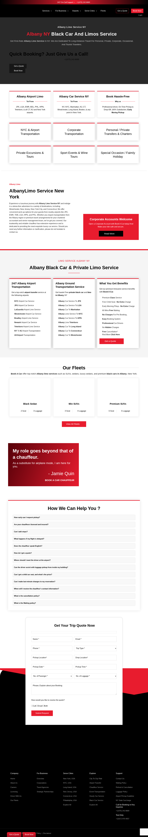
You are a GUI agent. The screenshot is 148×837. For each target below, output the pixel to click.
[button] (50, 11)
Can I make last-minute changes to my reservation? (34, 582)
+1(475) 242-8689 (83, 2)
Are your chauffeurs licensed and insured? (31, 524)
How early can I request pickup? (27, 517)
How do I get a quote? (23, 553)
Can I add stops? (21, 532)
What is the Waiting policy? (25, 603)
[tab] (74, 517)
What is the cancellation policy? (27, 596)
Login (140, 15)
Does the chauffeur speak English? (28, 546)
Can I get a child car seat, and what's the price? (33, 574)
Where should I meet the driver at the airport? (32, 560)
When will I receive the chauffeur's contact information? (36, 589)
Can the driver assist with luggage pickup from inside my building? (41, 567)
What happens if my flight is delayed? (29, 539)
